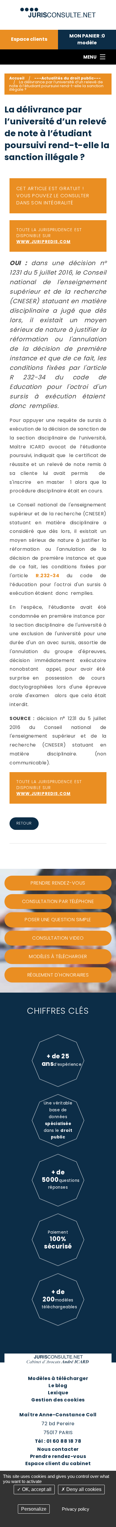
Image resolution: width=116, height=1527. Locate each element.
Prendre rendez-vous (58, 1456)
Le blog (57, 1385)
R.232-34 (51, 575)
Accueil (16, 78)
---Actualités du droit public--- (67, 78)
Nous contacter (58, 1449)
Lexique (58, 1392)
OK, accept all (36, 1489)
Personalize (33, 1509)
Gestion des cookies (57, 1399)
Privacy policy (75, 1509)
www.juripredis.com (43, 242)
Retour (24, 823)
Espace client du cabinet (58, 1463)
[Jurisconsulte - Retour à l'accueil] (58, 10)
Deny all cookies (83, 1489)
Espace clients (29, 39)
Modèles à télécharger (58, 1378)
